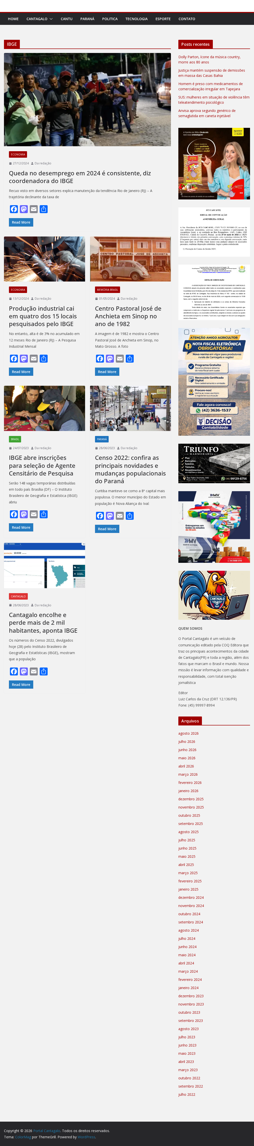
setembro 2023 (190, 1020)
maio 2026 (186, 758)
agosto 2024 (188, 930)
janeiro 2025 (188, 889)
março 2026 (188, 774)
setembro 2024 (190, 922)
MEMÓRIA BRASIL (107, 289)
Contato (187, 18)
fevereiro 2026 (190, 782)
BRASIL (15, 439)
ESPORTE (163, 18)
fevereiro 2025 (190, 881)
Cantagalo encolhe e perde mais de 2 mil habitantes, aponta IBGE (43, 622)
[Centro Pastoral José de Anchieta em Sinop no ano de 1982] (130, 259)
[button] (50, 18)
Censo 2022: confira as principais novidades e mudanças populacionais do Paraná (130, 469)
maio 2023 (186, 1053)
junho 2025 (187, 848)
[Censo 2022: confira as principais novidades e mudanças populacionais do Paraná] (130, 408)
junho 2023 (187, 1045)
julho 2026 (186, 741)
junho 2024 (187, 946)
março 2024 (188, 971)
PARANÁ (87, 18)
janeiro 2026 (188, 790)
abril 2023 (186, 1061)
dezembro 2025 (191, 799)
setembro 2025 (190, 823)
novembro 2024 (191, 905)
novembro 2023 (191, 1004)
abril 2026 (186, 766)
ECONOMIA (18, 154)
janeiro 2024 (188, 987)
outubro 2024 (189, 913)
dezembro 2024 (191, 897)
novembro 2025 (191, 807)
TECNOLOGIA (137, 18)
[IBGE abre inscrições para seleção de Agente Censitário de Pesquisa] (44, 408)
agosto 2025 (188, 831)
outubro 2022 (189, 1078)
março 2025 (188, 872)
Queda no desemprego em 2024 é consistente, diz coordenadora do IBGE (80, 177)
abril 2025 (186, 864)
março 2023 (188, 1069)
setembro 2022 (190, 1086)
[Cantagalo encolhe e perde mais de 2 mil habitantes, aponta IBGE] (44, 565)
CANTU (66, 18)
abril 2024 (186, 963)
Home (13, 18)
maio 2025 (186, 856)
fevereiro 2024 (190, 979)
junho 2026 (187, 749)
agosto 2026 (188, 733)
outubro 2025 (189, 815)
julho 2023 (186, 1037)
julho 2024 (186, 938)
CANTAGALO (37, 18)
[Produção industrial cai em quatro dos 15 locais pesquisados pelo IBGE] (44, 259)
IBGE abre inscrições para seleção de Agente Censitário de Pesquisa (42, 465)
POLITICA (110, 18)
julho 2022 (186, 1094)
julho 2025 (186, 840)
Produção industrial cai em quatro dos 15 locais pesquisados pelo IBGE (43, 316)
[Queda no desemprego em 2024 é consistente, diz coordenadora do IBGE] (87, 99)
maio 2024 (186, 955)
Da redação (43, 163)
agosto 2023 (188, 1028)
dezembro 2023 (191, 996)
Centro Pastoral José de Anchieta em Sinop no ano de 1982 (128, 316)
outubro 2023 (189, 1012)
